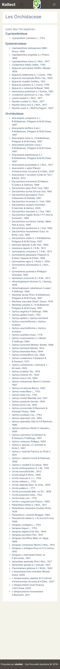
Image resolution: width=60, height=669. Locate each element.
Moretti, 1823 (28, 348)
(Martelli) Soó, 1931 (30, 398)
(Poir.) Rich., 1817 (32, 561)
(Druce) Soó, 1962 (32, 191)
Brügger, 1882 (31, 514)
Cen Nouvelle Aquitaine (37, 664)
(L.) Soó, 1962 (31, 201)
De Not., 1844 (29, 531)
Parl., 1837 (27, 534)
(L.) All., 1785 (30, 468)
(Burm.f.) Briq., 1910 (33, 544)
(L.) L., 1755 (26, 478)
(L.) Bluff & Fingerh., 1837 (32, 108)
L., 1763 (26, 524)
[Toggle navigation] (21, 4)
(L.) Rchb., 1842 (32, 568)
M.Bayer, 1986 (30, 88)
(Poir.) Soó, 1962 (30, 188)
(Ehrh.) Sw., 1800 (32, 78)
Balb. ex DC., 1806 (31, 491)
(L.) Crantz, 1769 (32, 74)
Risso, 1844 (27, 351)
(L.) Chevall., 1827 (31, 564)
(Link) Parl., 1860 (30, 244)
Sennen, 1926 (28, 401)
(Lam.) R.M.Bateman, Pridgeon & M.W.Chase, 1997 (32, 131)
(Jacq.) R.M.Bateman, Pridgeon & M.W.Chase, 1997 (32, 148)
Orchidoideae (14, 113)
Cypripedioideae (16, 33)
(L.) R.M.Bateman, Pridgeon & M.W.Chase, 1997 (32, 121)
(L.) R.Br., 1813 (29, 248)
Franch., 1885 (31, 501)
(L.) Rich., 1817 (31, 61)
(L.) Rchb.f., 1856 (31, 261)
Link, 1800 (28, 354)
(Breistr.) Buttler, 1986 (32, 344)
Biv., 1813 (26, 471)
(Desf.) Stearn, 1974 (32, 301)
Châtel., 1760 (28, 64)
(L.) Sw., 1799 (31, 94)
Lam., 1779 (24, 498)
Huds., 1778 (27, 334)
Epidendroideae (15, 43)
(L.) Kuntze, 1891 (32, 91)
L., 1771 (23, 488)
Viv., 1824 (25, 374)
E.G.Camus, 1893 (30, 464)
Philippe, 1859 (29, 441)
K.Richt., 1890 (26, 474)
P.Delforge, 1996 (30, 311)
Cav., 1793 (24, 394)
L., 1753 (28, 38)
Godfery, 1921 (28, 81)
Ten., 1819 (26, 371)
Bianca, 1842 (28, 388)
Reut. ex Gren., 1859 (31, 484)
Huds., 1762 (26, 314)
